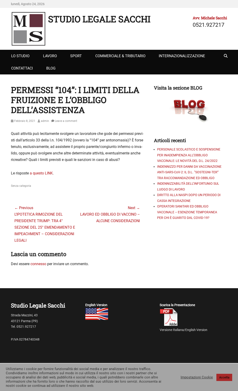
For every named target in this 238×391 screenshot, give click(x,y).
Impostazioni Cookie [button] (197, 377)
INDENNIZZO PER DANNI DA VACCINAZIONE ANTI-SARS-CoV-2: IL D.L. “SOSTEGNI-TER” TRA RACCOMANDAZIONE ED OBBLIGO (189, 172)
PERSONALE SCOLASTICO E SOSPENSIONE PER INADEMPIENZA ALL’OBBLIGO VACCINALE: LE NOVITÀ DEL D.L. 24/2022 (188, 155)
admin (45, 121)
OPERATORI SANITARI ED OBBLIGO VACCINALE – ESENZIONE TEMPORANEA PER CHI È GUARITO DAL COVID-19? (187, 212)
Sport (76, 56)
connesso (38, 264)
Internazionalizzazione (182, 56)
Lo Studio (20, 56)
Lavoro (50, 56)
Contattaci (22, 68)
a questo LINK (41, 173)
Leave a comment (66, 121)
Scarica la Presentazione (177, 305)
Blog (51, 68)
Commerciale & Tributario (120, 56)
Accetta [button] (224, 377)
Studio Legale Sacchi (99, 19)
